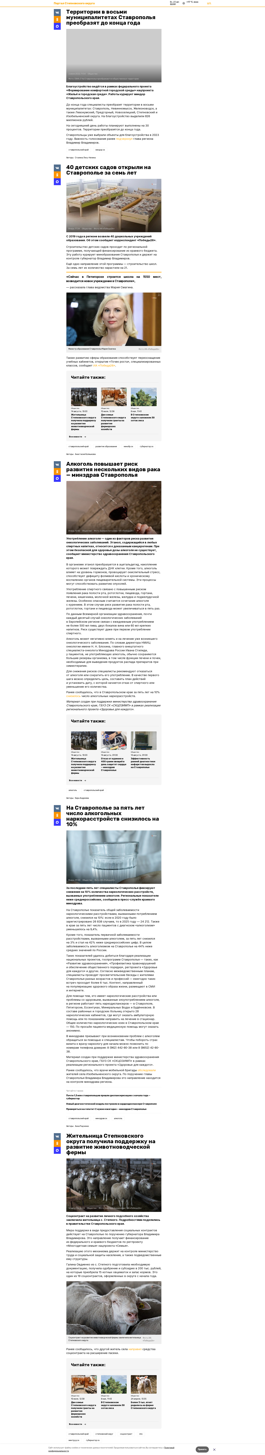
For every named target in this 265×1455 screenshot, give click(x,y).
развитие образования (106, 446)
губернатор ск (146, 446)
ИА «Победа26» (104, 365)
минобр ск (128, 446)
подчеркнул (124, 138)
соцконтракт (126, 1434)
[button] (113, 55)
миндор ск (100, 150)
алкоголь (73, 790)
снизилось (73, 696)
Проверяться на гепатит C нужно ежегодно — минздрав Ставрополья (106, 1109)
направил (135, 1349)
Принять (202, 1449)
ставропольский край (79, 150)
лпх (141, 1434)
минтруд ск (74, 1440)
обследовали (147, 1070)
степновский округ (104, 1434)
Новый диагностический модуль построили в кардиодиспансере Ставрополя (111, 1104)
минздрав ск (101, 1118)
